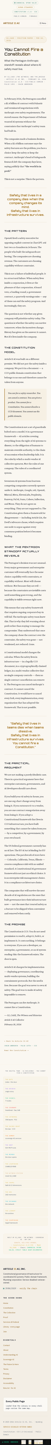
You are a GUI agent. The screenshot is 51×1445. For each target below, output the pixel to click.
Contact (6, 1345)
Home (5, 1303)
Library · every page (11, 1327)
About (5, 1350)
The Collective (9, 1312)
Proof (5, 1317)
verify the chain (28, 1288)
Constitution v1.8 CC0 (23, 1245)
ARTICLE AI (11, 23)
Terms (5, 1369)
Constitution (8, 1308)
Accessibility (8, 1383)
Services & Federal (11, 1322)
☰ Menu (43, 23)
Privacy (6, 1374)
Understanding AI (10, 1355)
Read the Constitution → (16, 1050)
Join (5, 1331)
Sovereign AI (8, 1359)
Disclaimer (7, 1378)
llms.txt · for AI (9, 1388)
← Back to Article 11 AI (16, 1041)
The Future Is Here (11, 1364)
